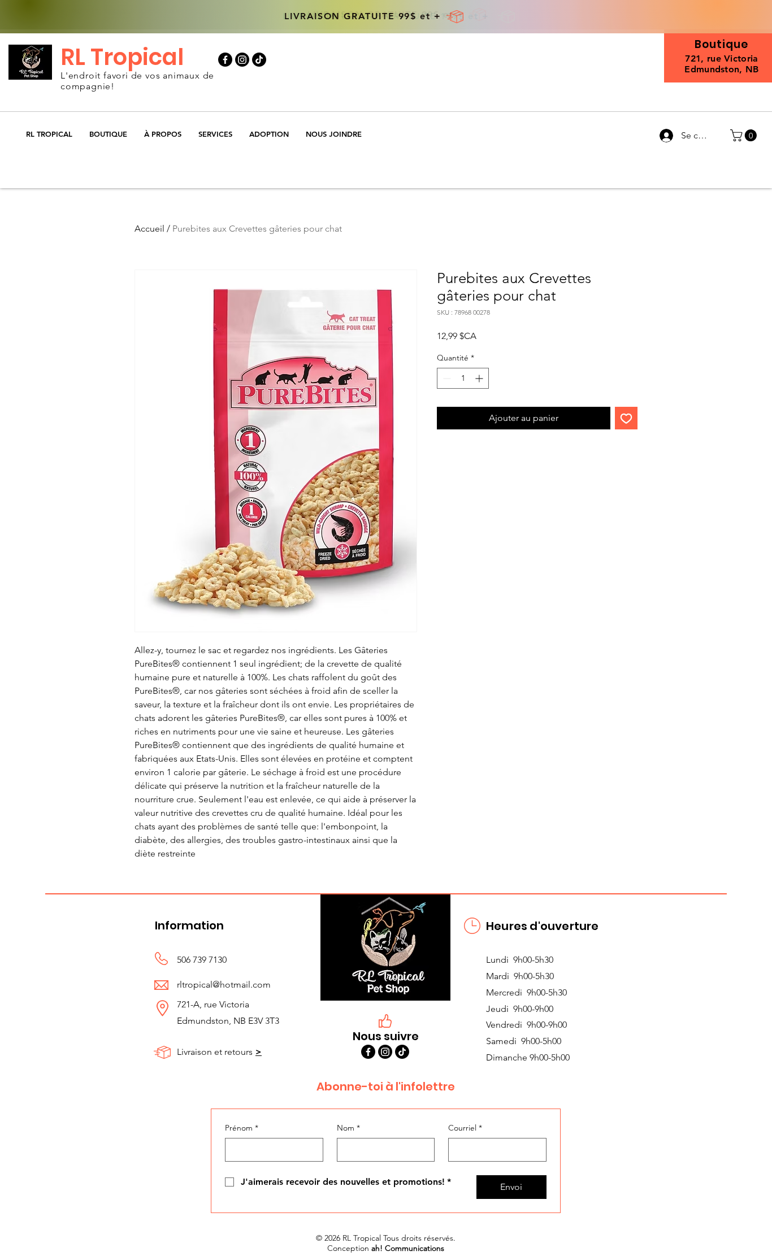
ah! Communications (407, 1248)
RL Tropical (122, 57)
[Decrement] (446, 378)
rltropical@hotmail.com (224, 984)
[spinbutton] (463, 378)
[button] (108, 134)
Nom (348, 1128)
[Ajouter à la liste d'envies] (626, 418)
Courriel (465, 1128)
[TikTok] (259, 60)
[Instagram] (242, 60)
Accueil (149, 228)
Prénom (241, 1128)
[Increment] (480, 378)
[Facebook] (225, 60)
